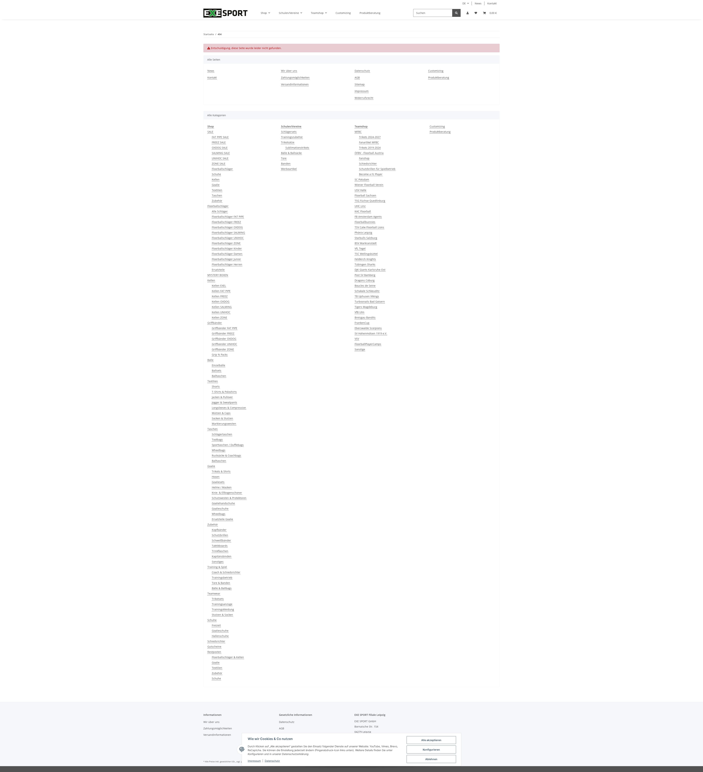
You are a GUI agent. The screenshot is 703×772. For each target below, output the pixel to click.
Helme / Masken (222, 487)
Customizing (343, 13)
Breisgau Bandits (365, 317)
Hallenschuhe (220, 636)
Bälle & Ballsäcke (291, 153)
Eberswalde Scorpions (368, 328)
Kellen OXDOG (220, 301)
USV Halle (360, 190)
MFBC (358, 131)
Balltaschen (219, 376)
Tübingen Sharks (365, 264)
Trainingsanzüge (222, 604)
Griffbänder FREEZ (223, 333)
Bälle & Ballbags (222, 588)
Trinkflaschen (220, 551)
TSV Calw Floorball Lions (369, 227)
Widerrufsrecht (364, 98)
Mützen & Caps (221, 413)
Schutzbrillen (220, 535)
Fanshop (364, 158)
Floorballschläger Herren (227, 264)
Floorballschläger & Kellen (228, 657)
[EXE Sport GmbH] (225, 13)
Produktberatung (370, 13)
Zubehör (217, 200)
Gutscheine (214, 646)
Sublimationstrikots (297, 147)
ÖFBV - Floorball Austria (369, 153)
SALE (210, 131)
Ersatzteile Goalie (222, 519)
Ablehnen (431, 759)
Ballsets (216, 370)
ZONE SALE (218, 163)
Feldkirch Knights (365, 259)
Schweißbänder (221, 540)
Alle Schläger (220, 211)
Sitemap (360, 84)
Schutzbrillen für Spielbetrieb (377, 169)
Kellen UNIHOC (221, 312)
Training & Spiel (217, 567)
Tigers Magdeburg (366, 307)
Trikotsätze (287, 142)
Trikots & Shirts (221, 471)
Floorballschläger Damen (227, 254)
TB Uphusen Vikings (367, 296)
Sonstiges (218, 561)
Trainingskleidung (223, 609)
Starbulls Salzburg (366, 238)
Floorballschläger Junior (226, 259)
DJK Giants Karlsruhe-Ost (370, 269)
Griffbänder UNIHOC (224, 344)
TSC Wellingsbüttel (366, 254)
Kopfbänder (219, 530)
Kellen (216, 179)
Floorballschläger (222, 169)
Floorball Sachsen (365, 195)
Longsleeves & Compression (229, 407)
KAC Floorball (363, 211)
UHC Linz (360, 206)
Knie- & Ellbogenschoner (227, 492)
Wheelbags (218, 450)
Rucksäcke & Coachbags (226, 455)
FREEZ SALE (219, 142)
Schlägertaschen (222, 434)
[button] (468, 13)
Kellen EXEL (219, 285)
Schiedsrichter (216, 641)
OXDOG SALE (220, 147)
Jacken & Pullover (222, 397)
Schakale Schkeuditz (367, 291)
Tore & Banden (221, 583)
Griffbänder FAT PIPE (224, 328)
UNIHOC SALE (220, 158)
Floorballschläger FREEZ (226, 222)
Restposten (214, 652)
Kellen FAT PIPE (221, 291)
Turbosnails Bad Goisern (370, 301)
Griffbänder (214, 323)
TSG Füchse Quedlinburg (370, 200)
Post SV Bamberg (365, 275)
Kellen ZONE (219, 317)
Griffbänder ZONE (223, 349)
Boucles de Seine (365, 285)
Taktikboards (220, 545)
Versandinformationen (295, 84)
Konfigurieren (431, 749)
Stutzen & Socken (222, 614)
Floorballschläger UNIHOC (228, 238)
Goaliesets (218, 482)
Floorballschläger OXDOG (227, 227)
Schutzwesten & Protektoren (229, 498)
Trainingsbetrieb (222, 577)
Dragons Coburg (365, 280)
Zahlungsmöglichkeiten (295, 77)
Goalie (216, 185)
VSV (357, 338)
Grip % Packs (220, 354)
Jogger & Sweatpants (224, 402)
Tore (284, 158)
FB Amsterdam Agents (368, 216)
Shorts (216, 386)
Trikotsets (218, 599)
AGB (357, 77)
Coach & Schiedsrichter (226, 572)
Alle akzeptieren (431, 740)
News (478, 3)
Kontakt (492, 3)
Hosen (216, 476)
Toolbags (217, 439)
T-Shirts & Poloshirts (224, 392)
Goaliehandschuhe (223, 503)
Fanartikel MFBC (369, 142)
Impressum (362, 91)
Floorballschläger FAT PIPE (228, 216)
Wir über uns (289, 70)
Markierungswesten (224, 423)
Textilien (217, 190)
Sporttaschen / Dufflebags (228, 445)
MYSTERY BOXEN (217, 275)
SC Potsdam (362, 179)
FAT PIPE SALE (220, 137)
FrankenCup (362, 323)
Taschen (217, 195)
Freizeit (216, 625)
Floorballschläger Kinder (227, 248)
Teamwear (213, 593)
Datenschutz (362, 70)
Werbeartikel (289, 169)
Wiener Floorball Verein (369, 185)
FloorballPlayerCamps (368, 344)
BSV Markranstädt (366, 243)
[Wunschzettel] (476, 13)
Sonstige (360, 349)
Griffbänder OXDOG (224, 338)
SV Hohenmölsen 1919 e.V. (371, 333)
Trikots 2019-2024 (370, 147)
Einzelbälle (218, 365)
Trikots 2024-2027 (370, 137)
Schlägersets (289, 131)
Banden (286, 163)
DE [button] (464, 3)
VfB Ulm (359, 312)
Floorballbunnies (365, 222)
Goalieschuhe (220, 508)
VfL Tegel (360, 248)
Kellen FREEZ (220, 296)
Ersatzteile (218, 269)
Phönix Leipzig (363, 232)
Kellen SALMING (222, 307)
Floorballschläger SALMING (228, 232)
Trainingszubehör (292, 137)
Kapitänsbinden (221, 556)
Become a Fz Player (370, 174)
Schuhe (216, 174)
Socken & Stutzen (222, 418)
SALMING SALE (221, 153)
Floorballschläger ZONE (226, 243)
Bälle (210, 360)
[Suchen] (456, 13)
